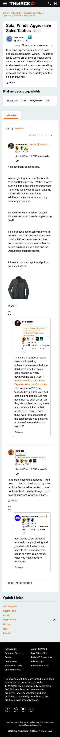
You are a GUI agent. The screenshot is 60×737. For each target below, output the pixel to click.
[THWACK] (22, 3)
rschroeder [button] (21, 144)
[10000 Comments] (28, 520)
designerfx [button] (27, 321)
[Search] (49, 3)
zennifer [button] (20, 451)
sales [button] (23, 101)
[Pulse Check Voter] (31, 461)
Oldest (18, 128)
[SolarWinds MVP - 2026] (28, 339)
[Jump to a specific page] (51, 135)
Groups (7, 624)
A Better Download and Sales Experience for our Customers (31, 380)
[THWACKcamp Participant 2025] (37, 339)
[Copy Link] (52, 45)
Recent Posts (9, 610)
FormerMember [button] (30, 516)
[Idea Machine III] (26, 148)
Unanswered (30, 619)
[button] (9, 39)
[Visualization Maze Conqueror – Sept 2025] (33, 339)
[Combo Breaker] (17, 148)
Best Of (7, 633)
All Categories (10, 606)
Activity (7, 615)
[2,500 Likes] (33, 520)
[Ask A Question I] (30, 37)
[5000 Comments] (22, 148)
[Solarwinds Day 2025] (42, 339)
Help (5, 628)
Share (10, 83)
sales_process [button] (36, 101)
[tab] (11, 115)
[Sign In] (55, 3)
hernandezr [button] (19, 37)
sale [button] (47, 101)
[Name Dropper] (17, 461)
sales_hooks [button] (12, 101)
